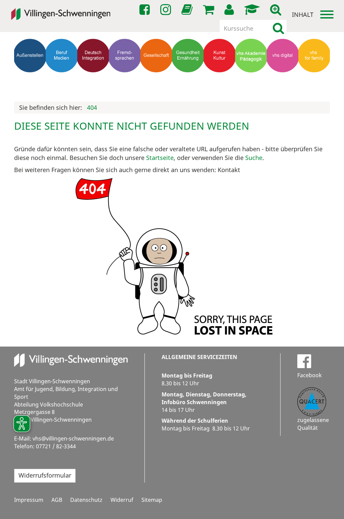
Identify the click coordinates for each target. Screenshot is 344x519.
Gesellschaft (156, 79)
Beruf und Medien (61, 82)
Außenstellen (30, 79)
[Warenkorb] (209, 9)
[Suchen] (278, 28)
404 (92, 107)
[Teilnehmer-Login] (230, 9)
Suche (253, 158)
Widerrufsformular (44, 475)
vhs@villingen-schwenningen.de (73, 438)
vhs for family (314, 82)
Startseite (160, 158)
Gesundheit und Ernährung (188, 85)
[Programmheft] (188, 11)
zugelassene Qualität (313, 423)
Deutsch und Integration (93, 82)
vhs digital (282, 79)
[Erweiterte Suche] (277, 9)
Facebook (309, 375)
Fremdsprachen (124, 79)
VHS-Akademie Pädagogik (251, 85)
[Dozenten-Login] (253, 9)
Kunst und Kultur (219, 82)
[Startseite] (60, 10)
